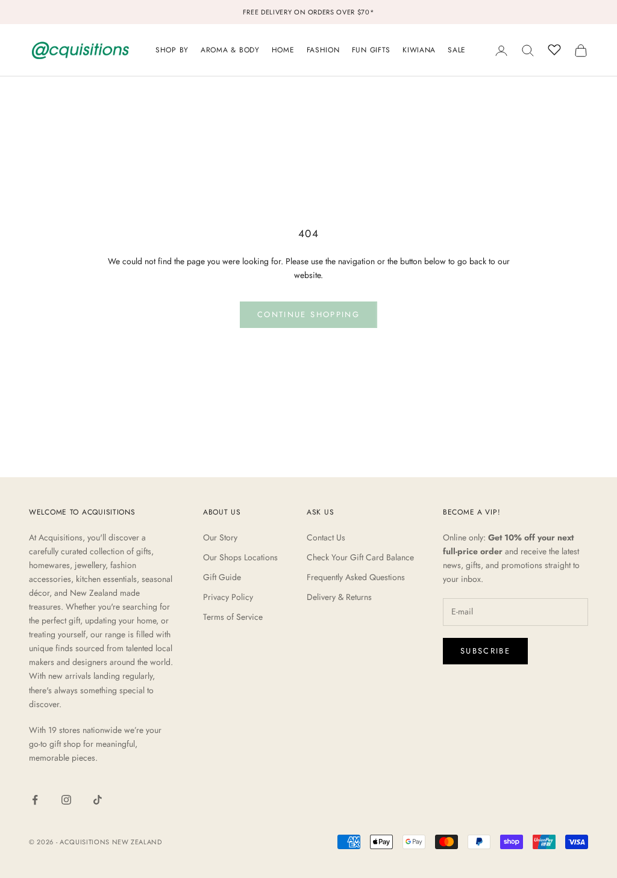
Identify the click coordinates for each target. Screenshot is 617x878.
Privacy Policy (228, 597)
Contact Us (326, 537)
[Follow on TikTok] (98, 800)
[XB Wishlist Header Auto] (554, 49)
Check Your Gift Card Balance (360, 557)
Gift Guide (222, 577)
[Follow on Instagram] (66, 800)
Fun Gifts (371, 50)
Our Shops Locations (240, 557)
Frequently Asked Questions (356, 577)
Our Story (220, 537)
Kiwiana (419, 50)
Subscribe (485, 651)
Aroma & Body (230, 50)
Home (283, 50)
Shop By (172, 50)
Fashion (323, 50)
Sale (457, 50)
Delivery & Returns (339, 597)
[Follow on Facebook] (35, 800)
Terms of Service (233, 617)
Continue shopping (308, 314)
